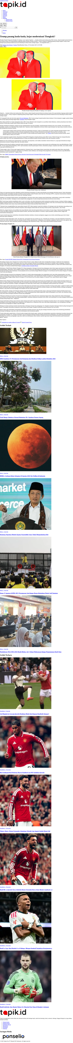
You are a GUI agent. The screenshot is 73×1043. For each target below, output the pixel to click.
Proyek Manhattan (24, 118)
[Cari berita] (1, 24)
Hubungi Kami (9, 20)
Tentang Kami (9, 19)
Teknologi (5, 11)
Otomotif (5, 13)
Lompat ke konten (4, 0)
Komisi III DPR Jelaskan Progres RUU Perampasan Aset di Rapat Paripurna (22, 259)
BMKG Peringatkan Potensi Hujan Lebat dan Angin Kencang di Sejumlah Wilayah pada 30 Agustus (28, 154)
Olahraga (5, 14)
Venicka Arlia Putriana (7, 45)
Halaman (5, 18)
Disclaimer (5, 1027)
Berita (4, 10)
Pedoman (5, 1028)
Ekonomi (5, 15)
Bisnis (4, 17)
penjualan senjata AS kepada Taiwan (29, 265)
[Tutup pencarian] (16, 28)
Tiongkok (22, 119)
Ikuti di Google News (27, 322)
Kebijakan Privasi (7, 1024)
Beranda (5, 30)
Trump (49, 133)
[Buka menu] (5, 24)
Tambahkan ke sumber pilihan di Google (10, 322)
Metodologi (5, 1026)
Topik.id (15, 45)
